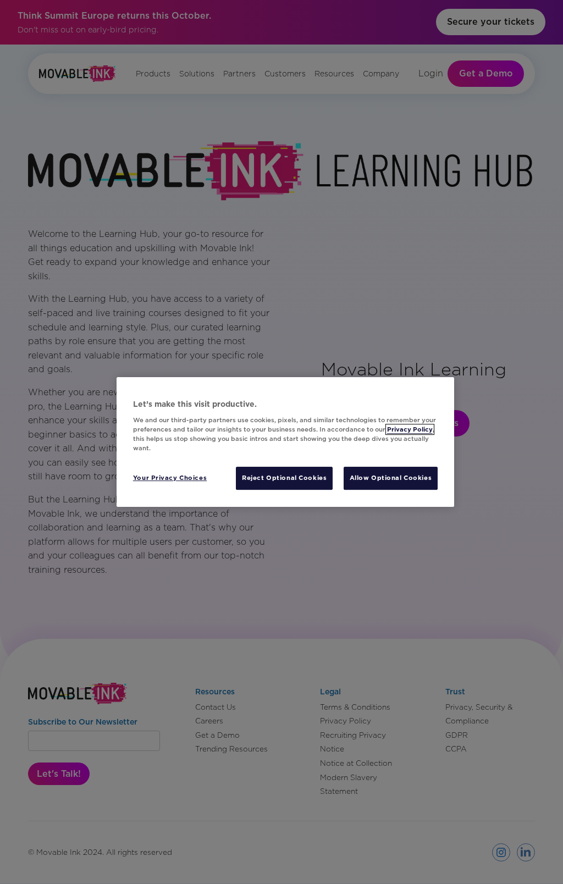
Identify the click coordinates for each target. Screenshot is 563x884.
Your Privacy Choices (170, 478)
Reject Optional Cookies (284, 478)
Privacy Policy (410, 429)
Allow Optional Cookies (391, 478)
